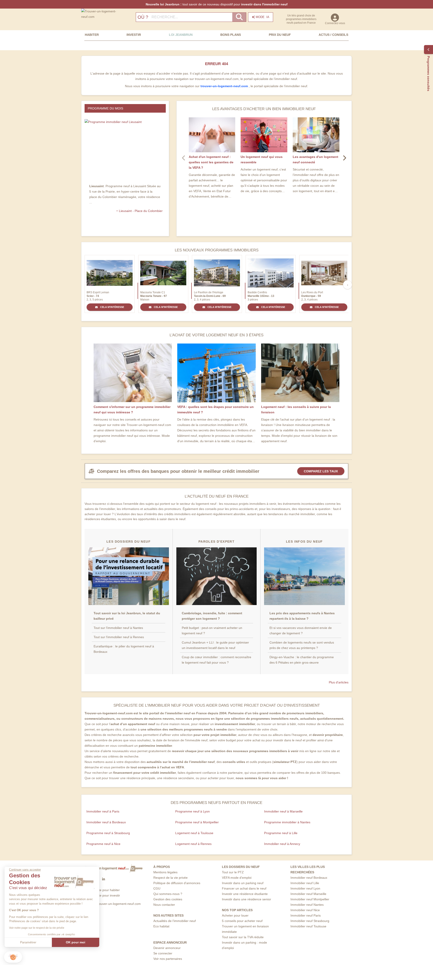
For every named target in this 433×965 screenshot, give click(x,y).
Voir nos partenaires (167, 958)
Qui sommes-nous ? (167, 894)
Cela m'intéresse (111, 307)
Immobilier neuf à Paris (102, 811)
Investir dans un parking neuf (242, 883)
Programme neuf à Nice (103, 844)
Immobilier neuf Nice (305, 910)
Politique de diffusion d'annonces (176, 883)
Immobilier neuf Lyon (305, 888)
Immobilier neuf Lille (304, 883)
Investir (134, 34)
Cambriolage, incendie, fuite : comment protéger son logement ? (212, 615)
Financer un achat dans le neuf (244, 888)
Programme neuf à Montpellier (197, 822)
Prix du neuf (280, 34)
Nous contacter (164, 904)
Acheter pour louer (235, 915)
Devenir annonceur (167, 948)
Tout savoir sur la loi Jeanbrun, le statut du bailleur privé (127, 615)
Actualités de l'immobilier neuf (174, 921)
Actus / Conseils (333, 34)
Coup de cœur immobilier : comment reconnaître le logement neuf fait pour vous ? (216, 659)
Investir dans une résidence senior (246, 899)
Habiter (92, 34)
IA (262, 17)
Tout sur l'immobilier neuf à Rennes (119, 637)
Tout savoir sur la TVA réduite (243, 937)
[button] (13, 957)
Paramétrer (28, 942)
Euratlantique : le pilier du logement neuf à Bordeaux (124, 648)
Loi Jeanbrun (181, 34)
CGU (156, 888)
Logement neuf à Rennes (193, 844)
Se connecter (162, 953)
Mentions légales (165, 872)
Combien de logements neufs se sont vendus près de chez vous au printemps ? (301, 645)
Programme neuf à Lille (280, 833)
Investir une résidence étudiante (245, 894)
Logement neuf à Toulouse (194, 833)
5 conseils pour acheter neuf (242, 921)
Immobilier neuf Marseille (308, 894)
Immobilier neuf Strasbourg (309, 921)
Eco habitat (161, 926)
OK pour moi (75, 942)
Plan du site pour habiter (102, 890)
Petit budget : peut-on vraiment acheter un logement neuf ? (212, 630)
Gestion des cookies (167, 899)
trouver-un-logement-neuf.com (224, 86)
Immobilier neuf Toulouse (308, 926)
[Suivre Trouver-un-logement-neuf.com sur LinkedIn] (103, 879)
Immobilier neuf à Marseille (283, 811)
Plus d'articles (338, 682)
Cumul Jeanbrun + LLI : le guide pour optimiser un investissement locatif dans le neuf (215, 645)
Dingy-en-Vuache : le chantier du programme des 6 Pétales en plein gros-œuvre (301, 659)
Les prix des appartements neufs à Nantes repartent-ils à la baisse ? (302, 615)
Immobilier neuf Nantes (307, 904)
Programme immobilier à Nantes (287, 822)
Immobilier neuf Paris (305, 915)
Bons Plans (230, 34)
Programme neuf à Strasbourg (108, 833)
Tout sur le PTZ (233, 872)
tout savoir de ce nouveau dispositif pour (217, 4)
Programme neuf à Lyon (192, 811)
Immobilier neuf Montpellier (309, 899)
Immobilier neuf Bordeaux (308, 877)
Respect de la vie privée (170, 877)
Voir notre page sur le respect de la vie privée (36, 927)
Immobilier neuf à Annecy (282, 844)
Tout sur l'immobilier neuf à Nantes (118, 628)
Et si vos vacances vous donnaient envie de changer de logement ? (300, 630)
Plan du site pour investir (102, 895)
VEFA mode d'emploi (236, 877)
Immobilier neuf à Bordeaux (106, 822)
